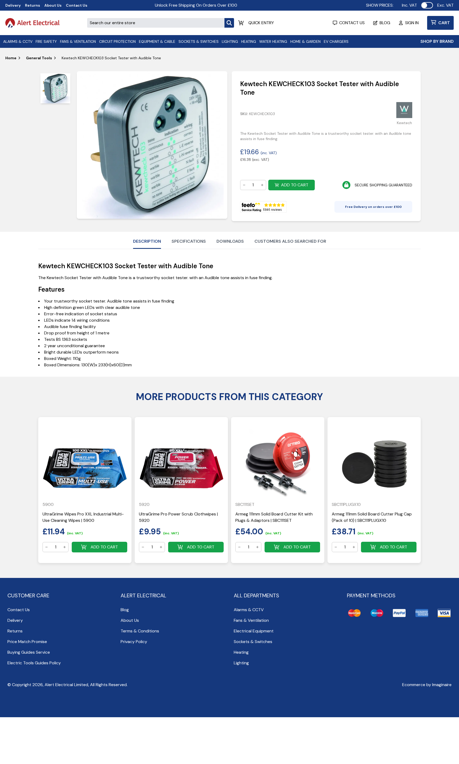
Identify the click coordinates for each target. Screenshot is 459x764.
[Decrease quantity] (244, 185)
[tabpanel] (152, 145)
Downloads (230, 241)
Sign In (412, 23)
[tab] (55, 88)
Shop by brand (437, 41)
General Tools (39, 58)
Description (147, 241)
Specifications (189, 241)
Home (10, 58)
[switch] (427, 5)
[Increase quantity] (262, 185)
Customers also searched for (290, 241)
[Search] (229, 23)
